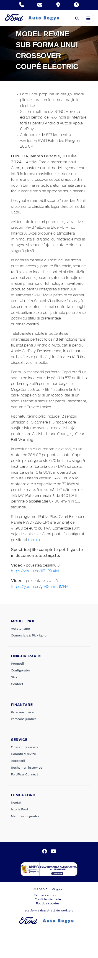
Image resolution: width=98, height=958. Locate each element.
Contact (17, 684)
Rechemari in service (26, 767)
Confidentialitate (48, 899)
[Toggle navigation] (88, 18)
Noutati (16, 802)
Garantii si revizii (23, 754)
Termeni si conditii (48, 895)
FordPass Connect (24, 774)
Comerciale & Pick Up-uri (30, 635)
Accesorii (18, 761)
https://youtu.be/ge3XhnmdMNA (39, 587)
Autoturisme (20, 628)
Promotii (17, 663)
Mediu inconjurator (25, 816)
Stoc (14, 677)
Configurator (20, 670)
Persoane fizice (22, 712)
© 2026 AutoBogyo (48, 889)
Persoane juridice (24, 719)
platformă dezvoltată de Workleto (49, 910)
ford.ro (34, 540)
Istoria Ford (19, 809)
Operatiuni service (25, 747)
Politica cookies (47, 903)
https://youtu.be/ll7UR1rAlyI (35, 571)
